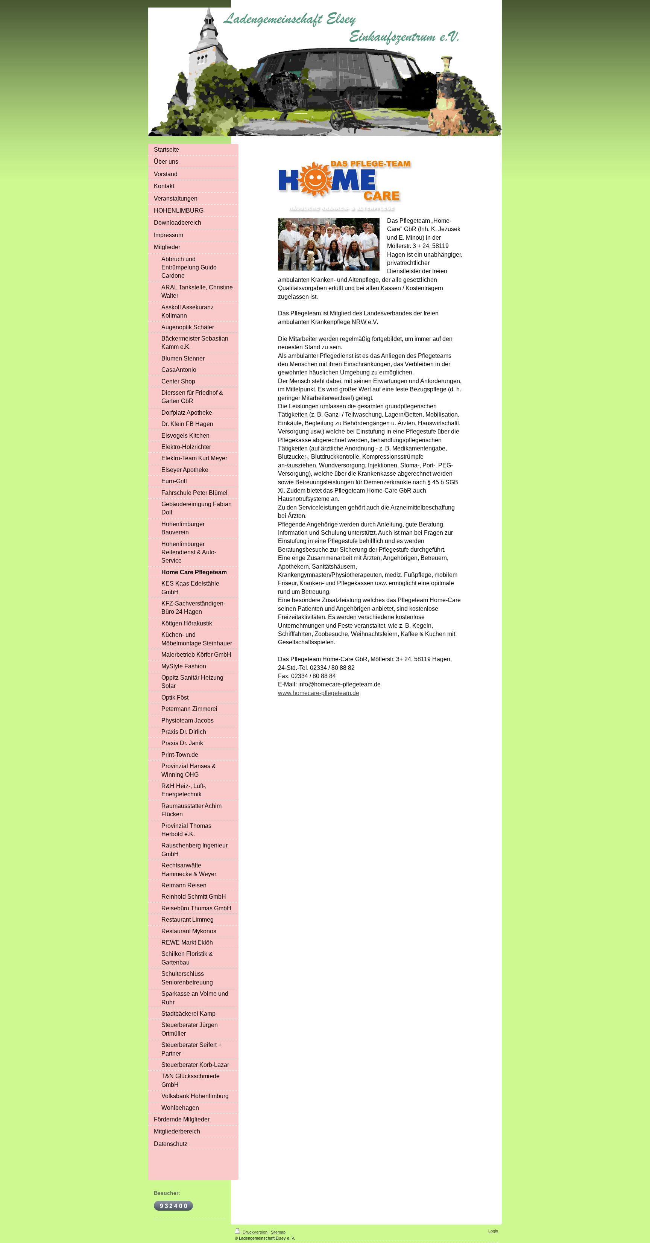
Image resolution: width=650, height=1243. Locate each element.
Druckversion (255, 1232)
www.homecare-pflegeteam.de (318, 693)
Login (493, 1231)
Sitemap (278, 1232)
